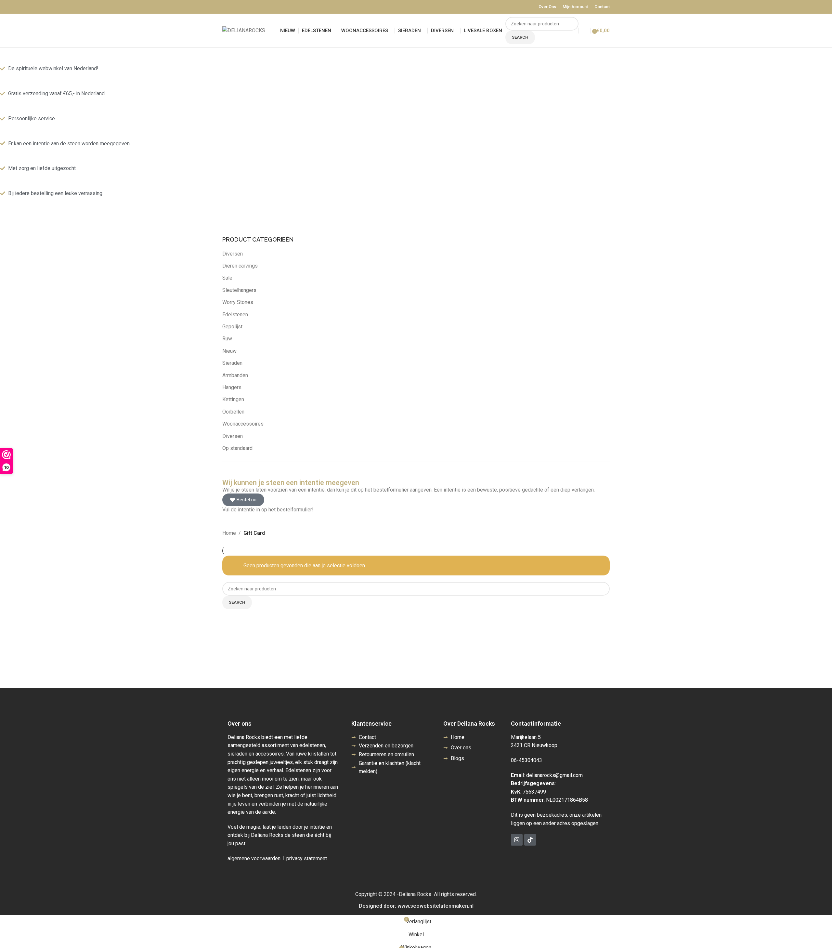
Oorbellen (233, 412)
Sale (227, 278)
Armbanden (235, 375)
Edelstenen (235, 314)
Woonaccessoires (243, 424)
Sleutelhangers (239, 290)
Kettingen (233, 399)
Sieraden (232, 363)
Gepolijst (232, 326)
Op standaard (237, 448)
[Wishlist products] (585, 30)
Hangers (231, 387)
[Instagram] (517, 840)
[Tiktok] (530, 840)
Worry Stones (237, 302)
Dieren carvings (240, 266)
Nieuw (229, 351)
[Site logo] (243, 30)
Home (229, 533)
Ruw (227, 339)
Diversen (232, 254)
